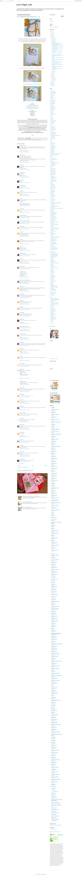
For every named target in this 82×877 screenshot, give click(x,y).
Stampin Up (33, 139)
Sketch (52, 269)
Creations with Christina (55, 802)
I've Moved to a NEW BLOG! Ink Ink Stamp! (25, 470)
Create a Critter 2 (53, 129)
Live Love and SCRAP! (54, 714)
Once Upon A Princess (54, 227)
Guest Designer (53, 174)
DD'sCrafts (53, 535)
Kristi (20, 191)
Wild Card (52, 315)
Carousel (52, 118)
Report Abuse (52, 326)
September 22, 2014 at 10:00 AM (25, 297)
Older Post (45, 465)
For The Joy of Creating (55, 505)
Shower (52, 264)
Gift (51, 167)
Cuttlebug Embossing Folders (55, 135)
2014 (52, 37)
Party (51, 235)
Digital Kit (52, 142)
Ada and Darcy (53, 742)
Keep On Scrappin (54, 651)
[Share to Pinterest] (30, 138)
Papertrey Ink (30, 139)
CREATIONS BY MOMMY (55, 819)
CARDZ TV (52, 426)
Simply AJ (21, 363)
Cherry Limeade (53, 120)
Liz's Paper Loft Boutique (54, 206)
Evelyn (21, 348)
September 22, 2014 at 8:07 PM (24, 421)
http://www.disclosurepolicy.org (54, 865)
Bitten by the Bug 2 (54, 468)
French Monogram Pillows (55, 162)
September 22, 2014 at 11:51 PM (25, 456)
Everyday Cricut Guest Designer (55, 153)
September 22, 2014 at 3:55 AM (24, 169)
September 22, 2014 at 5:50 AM (24, 212)
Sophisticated (53, 275)
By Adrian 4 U (53, 557)
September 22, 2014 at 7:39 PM (24, 415)
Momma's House (53, 690)
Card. (51, 117)
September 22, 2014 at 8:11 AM (24, 277)
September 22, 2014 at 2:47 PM (24, 339)
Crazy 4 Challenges (54, 473)
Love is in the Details (54, 752)
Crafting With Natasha (54, 692)
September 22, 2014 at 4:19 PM (24, 378)
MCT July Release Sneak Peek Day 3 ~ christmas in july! (31, 496)
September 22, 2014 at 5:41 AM (24, 205)
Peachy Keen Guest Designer (55, 236)
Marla (20, 399)
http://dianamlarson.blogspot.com (25, 454)
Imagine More (53, 190)
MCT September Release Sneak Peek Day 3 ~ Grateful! (57, 48)
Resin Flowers (53, 251)
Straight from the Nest (54, 285)
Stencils (52, 282)
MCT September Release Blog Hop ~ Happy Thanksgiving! (57, 44)
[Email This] (25, 138)
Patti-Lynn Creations (54, 678)
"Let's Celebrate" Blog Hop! (27, 507)
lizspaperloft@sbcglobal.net (58, 851)
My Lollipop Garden (54, 648)
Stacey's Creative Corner (24, 220)
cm (20, 356)
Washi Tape (52, 309)
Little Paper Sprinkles (54, 656)
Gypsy (52, 175)
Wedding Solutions (54, 314)
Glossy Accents (53, 173)
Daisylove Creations (54, 618)
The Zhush (52, 407)
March (53, 77)
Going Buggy (53, 453)
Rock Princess (53, 252)
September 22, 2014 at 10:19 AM (25, 309)
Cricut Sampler (53, 134)
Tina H (21, 418)
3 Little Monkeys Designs (55, 774)
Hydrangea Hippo (54, 729)
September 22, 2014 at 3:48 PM (24, 366)
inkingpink (52, 540)
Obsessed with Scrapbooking (55, 446)
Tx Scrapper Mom (54, 636)
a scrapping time (53, 769)
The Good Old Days (54, 300)
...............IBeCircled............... (55, 791)
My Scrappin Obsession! (55, 809)
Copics (52, 124)
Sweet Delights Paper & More (55, 700)
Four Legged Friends (54, 159)
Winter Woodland (53, 318)
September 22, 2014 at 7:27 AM (24, 236)
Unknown (21, 226)
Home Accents (53, 185)
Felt (51, 157)
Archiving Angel (53, 717)
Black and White (53, 108)
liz (51, 25)
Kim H (21, 342)
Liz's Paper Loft (24, 4)
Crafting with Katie (54, 495)
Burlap (52, 111)
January (53, 80)
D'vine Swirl (52, 136)
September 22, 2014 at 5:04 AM (24, 188)
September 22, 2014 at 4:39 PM (24, 384)
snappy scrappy (22, 215)
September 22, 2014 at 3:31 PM (24, 353)
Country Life (52, 127)
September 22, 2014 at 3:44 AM (24, 162)
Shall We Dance (53, 260)
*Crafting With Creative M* (24, 375)
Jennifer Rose (22, 145)
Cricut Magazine (53, 133)
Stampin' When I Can (54, 719)
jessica (21, 165)
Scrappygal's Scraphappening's (56, 434)
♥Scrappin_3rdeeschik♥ (55, 606)
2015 (52, 36)
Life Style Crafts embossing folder (56, 202)
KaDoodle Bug (53, 199)
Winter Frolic (53, 316)
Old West (52, 226)
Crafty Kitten (53, 581)
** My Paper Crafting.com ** (55, 429)
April (52, 76)
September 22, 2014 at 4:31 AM (24, 182)
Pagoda (52, 232)
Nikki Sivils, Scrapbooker (55, 668)
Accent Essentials (53, 92)
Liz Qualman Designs (54, 722)
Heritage (52, 183)
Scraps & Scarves (54, 727)
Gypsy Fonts (52, 176)
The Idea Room (53, 793)
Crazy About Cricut (54, 507)
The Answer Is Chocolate (55, 414)
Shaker (52, 259)
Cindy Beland (22, 253)
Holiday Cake (53, 184)
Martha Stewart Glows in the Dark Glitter (57, 208)
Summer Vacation (53, 290)
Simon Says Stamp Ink (54, 267)
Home (32, 465)
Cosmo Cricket (53, 126)
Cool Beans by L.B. (54, 478)
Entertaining (52, 151)
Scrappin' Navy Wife (54, 537)
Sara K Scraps (53, 788)
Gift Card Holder (53, 168)
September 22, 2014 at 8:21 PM (24, 436)
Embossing (52, 150)
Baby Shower (53, 103)
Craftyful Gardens (54, 613)
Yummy (52, 323)
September (53, 42)
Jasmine (52, 193)
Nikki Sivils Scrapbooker (54, 224)
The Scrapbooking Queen (55, 500)
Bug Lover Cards (54, 492)
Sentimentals (53, 257)
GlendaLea (21, 172)
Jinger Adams (53, 194)
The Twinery (53, 712)
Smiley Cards (53, 272)
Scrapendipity (53, 412)
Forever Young (53, 158)
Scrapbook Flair (53, 697)
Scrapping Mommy (54, 574)
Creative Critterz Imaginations (56, 803)
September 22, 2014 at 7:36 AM (24, 243)
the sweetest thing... (54, 646)
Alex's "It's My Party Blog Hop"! (27, 501)
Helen (20, 246)
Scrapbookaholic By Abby (55, 601)
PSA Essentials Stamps (54, 248)
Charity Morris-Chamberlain (24, 280)
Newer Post (19, 465)
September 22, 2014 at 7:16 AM (24, 223)
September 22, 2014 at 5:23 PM (24, 391)
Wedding (52, 313)
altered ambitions (54, 762)
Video (52, 307)
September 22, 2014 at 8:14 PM (24, 429)
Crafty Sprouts (53, 796)
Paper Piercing (53, 233)
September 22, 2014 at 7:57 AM (24, 255)
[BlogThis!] (27, 138)
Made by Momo (53, 737)
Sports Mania (53, 277)
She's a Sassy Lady (54, 579)
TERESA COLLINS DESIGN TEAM (56, 675)
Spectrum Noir (53, 276)
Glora (20, 445)
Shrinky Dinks (53, 265)
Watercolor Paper (53, 310)
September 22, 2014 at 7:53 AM (24, 250)
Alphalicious (52, 95)
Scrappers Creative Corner (55, 680)
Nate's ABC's (53, 218)
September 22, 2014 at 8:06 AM (24, 268)
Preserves (52, 244)
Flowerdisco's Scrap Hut (55, 545)
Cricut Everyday (53, 132)
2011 (52, 84)
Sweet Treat (52, 293)
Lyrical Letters (53, 207)
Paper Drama (53, 794)
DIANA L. (21, 451)
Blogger (45, 874)
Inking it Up (53, 628)
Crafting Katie (22, 185)
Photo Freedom (53, 239)
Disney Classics (53, 143)
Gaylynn (21, 312)
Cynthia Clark (22, 412)
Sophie (52, 274)
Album (52, 94)
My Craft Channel (54, 591)
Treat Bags (52, 305)
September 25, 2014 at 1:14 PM (24, 461)
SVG (51, 291)
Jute (51, 198)
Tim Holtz (39, 139)
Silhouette (52, 266)
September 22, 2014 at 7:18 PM (24, 409)
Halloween (52, 178)
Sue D (21, 300)
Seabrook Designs (54, 562)
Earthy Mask (52, 149)
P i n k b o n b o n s (54, 596)
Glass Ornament (53, 170)
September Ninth (53, 463)
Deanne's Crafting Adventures (56, 724)
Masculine (52, 209)
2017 (52, 33)
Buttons (52, 112)
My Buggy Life (53, 784)
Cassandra (21, 459)
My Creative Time (25, 139)
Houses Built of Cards (54, 409)
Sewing (52, 258)
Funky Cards (53, 670)
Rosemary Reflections (54, 530)
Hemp (52, 182)
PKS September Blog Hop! (56, 63)
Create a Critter (53, 128)
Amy (20, 239)
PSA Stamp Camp (54, 589)
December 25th (53, 137)
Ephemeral (52, 152)
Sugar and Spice (53, 289)
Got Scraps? (53, 707)
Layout (52, 201)
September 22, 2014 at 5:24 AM (24, 195)
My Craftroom (53, 215)
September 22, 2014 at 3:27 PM (24, 345)
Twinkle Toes (53, 306)
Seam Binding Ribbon (54, 256)
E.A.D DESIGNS (53, 814)
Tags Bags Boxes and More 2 (55, 299)
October (53, 41)
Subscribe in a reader (53, 829)
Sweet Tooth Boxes (54, 292)
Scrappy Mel (53, 584)
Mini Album (52, 210)
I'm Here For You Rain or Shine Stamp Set (32, 107)
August (53, 71)
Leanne (21, 208)
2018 (52, 32)
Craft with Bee (53, 564)
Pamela (21, 406)
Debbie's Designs (54, 475)
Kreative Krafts (53, 786)
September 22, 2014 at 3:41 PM (24, 360)
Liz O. (20, 439)
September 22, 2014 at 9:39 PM (24, 442)
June (52, 73)
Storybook (52, 284)
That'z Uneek (53, 623)
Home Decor (53, 186)
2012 (52, 83)
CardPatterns (53, 658)
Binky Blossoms (53, 764)
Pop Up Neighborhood (54, 243)
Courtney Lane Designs (55, 569)
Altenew (52, 96)
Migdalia (21, 369)
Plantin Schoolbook (54, 240)
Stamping (37, 139)
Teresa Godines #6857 (23, 326)
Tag (51, 297)
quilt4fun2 (21, 424)
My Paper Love (53, 448)
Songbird (52, 273)
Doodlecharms (53, 145)
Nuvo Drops (52, 225)
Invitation (52, 192)
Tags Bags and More (54, 298)
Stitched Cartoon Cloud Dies (32, 106)
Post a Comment (21, 463)
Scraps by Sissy (53, 630)
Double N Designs (54, 747)
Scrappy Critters (53, 611)
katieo (21, 258)
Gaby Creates (53, 603)
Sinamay (52, 268)
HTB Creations (53, 456)
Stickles (52, 283)
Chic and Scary (53, 121)
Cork (51, 125)
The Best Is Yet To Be (54, 781)
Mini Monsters (53, 211)
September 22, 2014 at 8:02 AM (24, 263)
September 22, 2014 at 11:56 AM (25, 323)
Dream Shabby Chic (54, 542)
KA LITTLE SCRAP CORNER (55, 779)
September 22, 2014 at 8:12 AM (24, 283)
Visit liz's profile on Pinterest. (54, 358)
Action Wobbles (53, 93)
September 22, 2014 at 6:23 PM (24, 396)
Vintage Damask (53, 308)
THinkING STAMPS (54, 586)
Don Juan (52, 144)
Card (20, 139)
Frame (52, 160)
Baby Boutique (53, 102)
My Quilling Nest (53, 817)
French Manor (53, 161)
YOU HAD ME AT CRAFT (55, 812)
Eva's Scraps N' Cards (54, 497)
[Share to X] (28, 138)
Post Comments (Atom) (24, 467)
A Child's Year (53, 91)
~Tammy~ (21, 266)
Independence (53, 191)
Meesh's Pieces (53, 757)
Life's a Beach (53, 203)
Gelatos (52, 166)
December (53, 38)
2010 (52, 85)
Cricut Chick (53, 485)
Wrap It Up (52, 321)
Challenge (52, 119)
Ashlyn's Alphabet (53, 100)
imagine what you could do (55, 653)
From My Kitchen (53, 165)
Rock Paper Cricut (54, 663)
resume (52, 21)
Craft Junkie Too (53, 820)
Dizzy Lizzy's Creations (54, 767)
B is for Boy (52, 101)
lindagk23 (21, 286)
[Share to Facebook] (29, 138)
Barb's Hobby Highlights (55, 608)
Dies (22, 139)
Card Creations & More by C (55, 759)
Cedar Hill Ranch (53, 436)
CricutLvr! (52, 695)
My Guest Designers (54, 217)
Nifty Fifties (52, 223)
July (52, 72)
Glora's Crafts (53, 641)
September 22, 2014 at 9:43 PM (24, 448)
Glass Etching (53, 169)
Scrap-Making (53, 740)
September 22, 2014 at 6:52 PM (24, 403)
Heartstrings (53, 525)
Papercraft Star (53, 702)
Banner (52, 104)
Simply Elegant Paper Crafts (55, 502)
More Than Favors (54, 625)
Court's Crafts (53, 547)
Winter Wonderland (54, 317)
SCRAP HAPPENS (54, 567)
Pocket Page (53, 241)
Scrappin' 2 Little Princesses (55, 673)
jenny (52, 685)
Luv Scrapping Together (55, 559)
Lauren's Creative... (54, 517)
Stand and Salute (53, 281)
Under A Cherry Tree (54, 480)
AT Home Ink (53, 424)
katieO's (52, 512)
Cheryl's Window (53, 811)
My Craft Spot (53, 490)
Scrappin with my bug (54, 458)
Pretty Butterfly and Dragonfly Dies (32, 108)
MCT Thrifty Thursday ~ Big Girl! (56, 54)
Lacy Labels (52, 200)
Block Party (52, 110)
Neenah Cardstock (53, 219)
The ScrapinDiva (53, 441)
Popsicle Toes (53, 470)
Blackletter (52, 109)
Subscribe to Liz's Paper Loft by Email (55, 825)
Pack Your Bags (53, 231)
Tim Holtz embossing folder (55, 302)
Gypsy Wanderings (54, 177)
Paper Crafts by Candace (55, 431)
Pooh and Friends (53, 242)
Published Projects (53, 249)
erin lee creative (53, 519)
